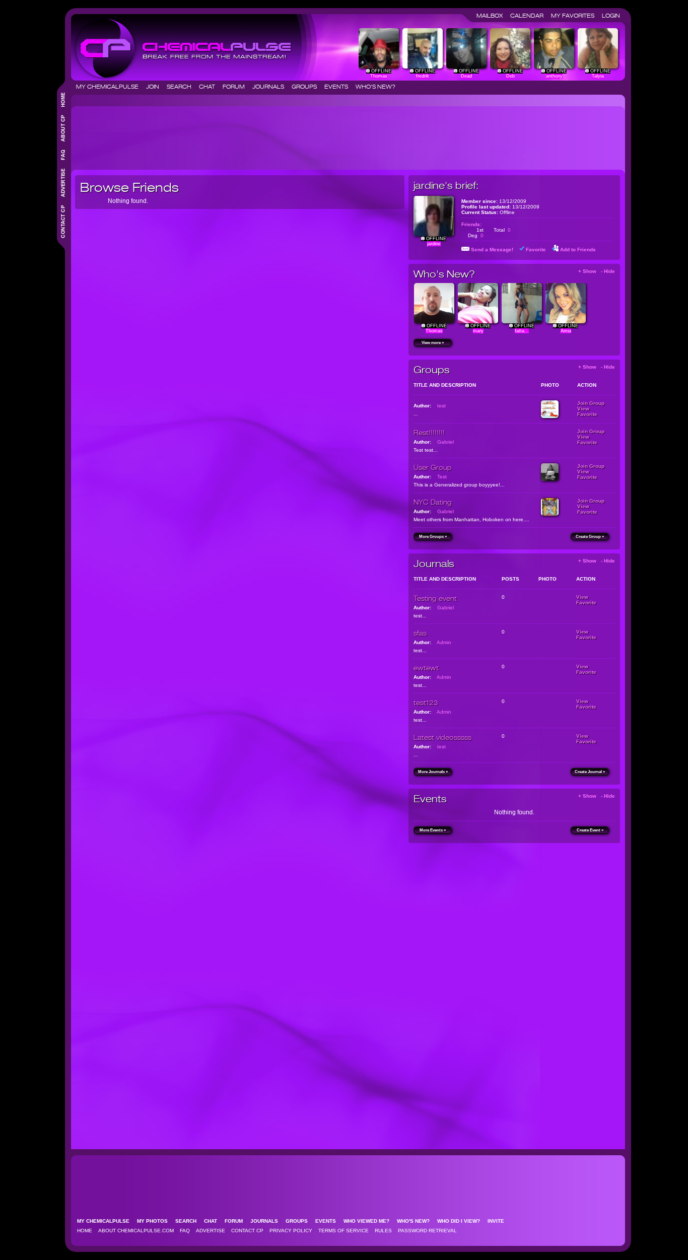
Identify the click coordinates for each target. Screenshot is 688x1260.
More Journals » (433, 771)
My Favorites (575, 15)
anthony (554, 76)
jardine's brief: (446, 185)
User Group (433, 467)
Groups (307, 86)
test (441, 405)
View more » (433, 342)
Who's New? (375, 86)
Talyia (598, 76)
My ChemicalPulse (110, 86)
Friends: (471, 224)
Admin (444, 642)
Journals (271, 86)
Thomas (378, 76)
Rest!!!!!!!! (429, 433)
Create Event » (590, 830)
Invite (499, 1221)
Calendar (529, 15)
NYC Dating (433, 502)
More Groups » (433, 536)
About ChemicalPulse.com (136, 1230)
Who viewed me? (369, 1221)
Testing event (435, 598)
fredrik (422, 76)
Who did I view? (461, 1221)
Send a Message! (492, 249)
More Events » (433, 830)
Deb (510, 76)
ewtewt (426, 668)
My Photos (155, 1221)
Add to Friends (578, 249)
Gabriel (445, 442)
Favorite (536, 249)
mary (478, 330)
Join (155, 86)
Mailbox (492, 15)
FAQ (185, 1230)
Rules (383, 1230)
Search (182, 86)
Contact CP (247, 1230)
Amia (566, 330)
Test (442, 476)
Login (611, 15)
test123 (426, 702)
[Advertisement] (258, 134)
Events (339, 86)
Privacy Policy (290, 1230)
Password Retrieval (427, 1230)
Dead (466, 76)
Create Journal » (590, 771)
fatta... (522, 330)
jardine (434, 243)
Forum (237, 86)
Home (84, 1230)
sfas (420, 633)
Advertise (210, 1230)
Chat (210, 86)
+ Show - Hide (596, 271)
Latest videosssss (442, 737)
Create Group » (590, 536)
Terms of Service (343, 1230)
